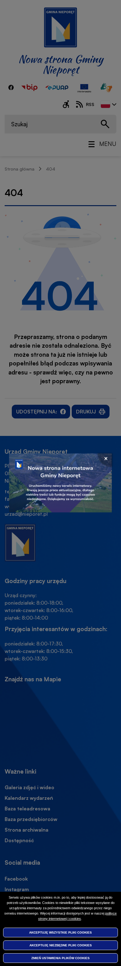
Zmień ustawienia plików (60, 958)
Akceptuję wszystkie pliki (60, 932)
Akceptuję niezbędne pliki (60, 945)
